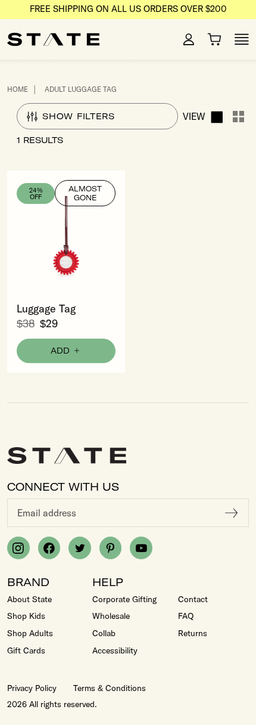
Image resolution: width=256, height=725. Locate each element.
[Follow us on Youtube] (141, 548)
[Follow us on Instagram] (18, 548)
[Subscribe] (231, 512)
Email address (46, 513)
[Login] (189, 39)
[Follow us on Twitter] (79, 548)
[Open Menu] (242, 39)
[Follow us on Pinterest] (110, 548)
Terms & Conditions (109, 688)
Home (17, 89)
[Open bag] (214, 39)
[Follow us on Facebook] (49, 548)
